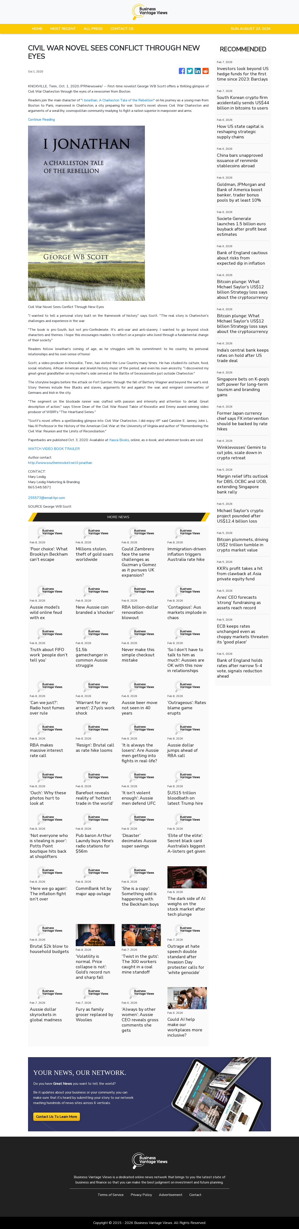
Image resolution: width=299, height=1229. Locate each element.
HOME (37, 28)
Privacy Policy (141, 1194)
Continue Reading (41, 119)
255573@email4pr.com (46, 497)
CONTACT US (122, 28)
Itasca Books (119, 440)
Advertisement (170, 1194)
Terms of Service (111, 1194)
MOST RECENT (63, 28)
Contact (195, 1194)
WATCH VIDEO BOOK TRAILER (54, 448)
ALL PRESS (93, 28)
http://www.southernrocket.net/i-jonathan (60, 462)
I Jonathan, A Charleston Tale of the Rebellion (117, 100)
